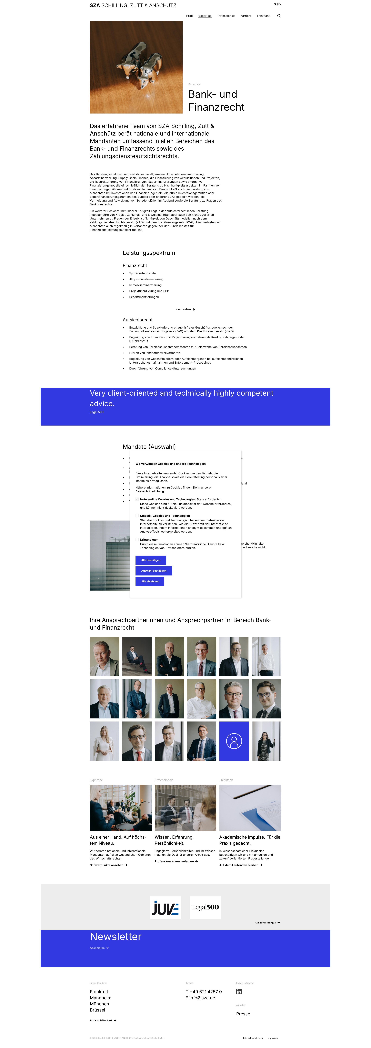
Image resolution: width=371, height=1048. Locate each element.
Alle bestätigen (150, 560)
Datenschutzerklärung (150, 491)
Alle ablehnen (150, 581)
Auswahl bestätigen (153, 570)
